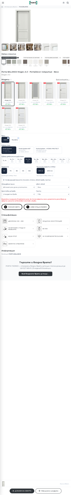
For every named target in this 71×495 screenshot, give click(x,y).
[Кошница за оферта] (63, 3)
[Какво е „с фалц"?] (8, 138)
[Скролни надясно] (68, 160)
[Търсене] (68, 3)
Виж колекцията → (63, 79)
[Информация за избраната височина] (52, 175)
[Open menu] (3, 3)
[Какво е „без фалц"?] (18, 138)
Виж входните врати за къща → (35, 274)
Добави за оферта (23, 491)
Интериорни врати (11, 6)
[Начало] (2, 6)
